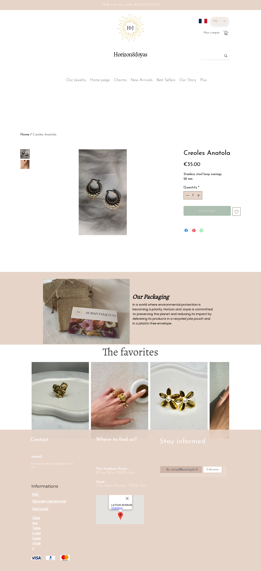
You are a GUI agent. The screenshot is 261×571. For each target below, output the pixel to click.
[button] (226, 33)
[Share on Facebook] (186, 230)
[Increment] (199, 195)
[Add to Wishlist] (236, 211)
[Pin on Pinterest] (193, 230)
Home (24, 134)
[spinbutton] (193, 195)
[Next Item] (222, 400)
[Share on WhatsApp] (201, 230)
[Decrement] (187, 195)
